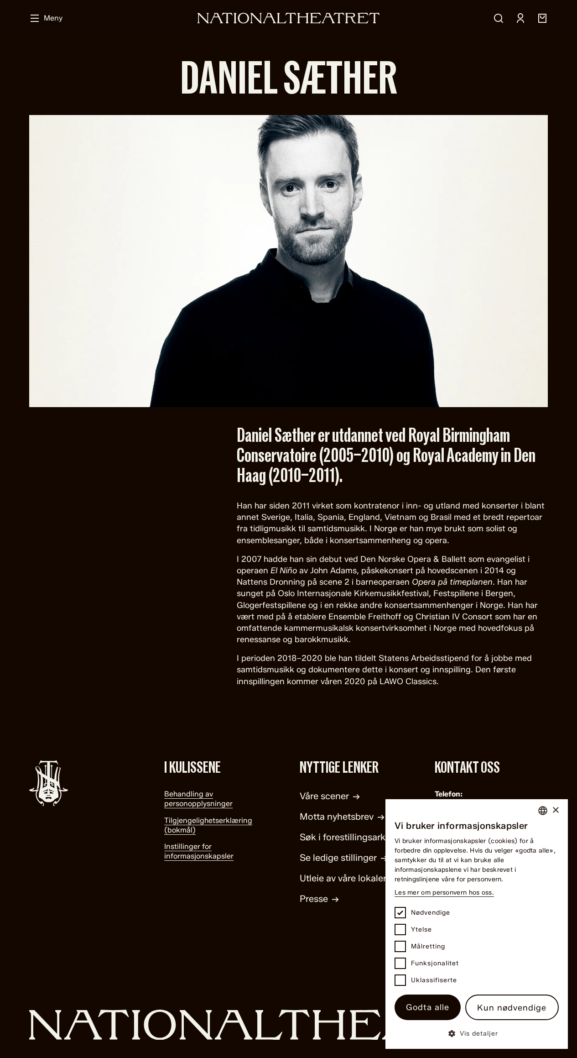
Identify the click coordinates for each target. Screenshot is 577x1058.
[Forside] (289, 18)
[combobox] (542, 810)
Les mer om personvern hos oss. (444, 892)
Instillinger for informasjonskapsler (199, 851)
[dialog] (476, 924)
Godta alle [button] (427, 1007)
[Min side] (520, 18)
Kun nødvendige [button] (511, 1008)
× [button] (555, 810)
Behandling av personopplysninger (198, 799)
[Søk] (498, 18)
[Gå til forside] (288, 1025)
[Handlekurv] (542, 18)
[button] (477, 1033)
